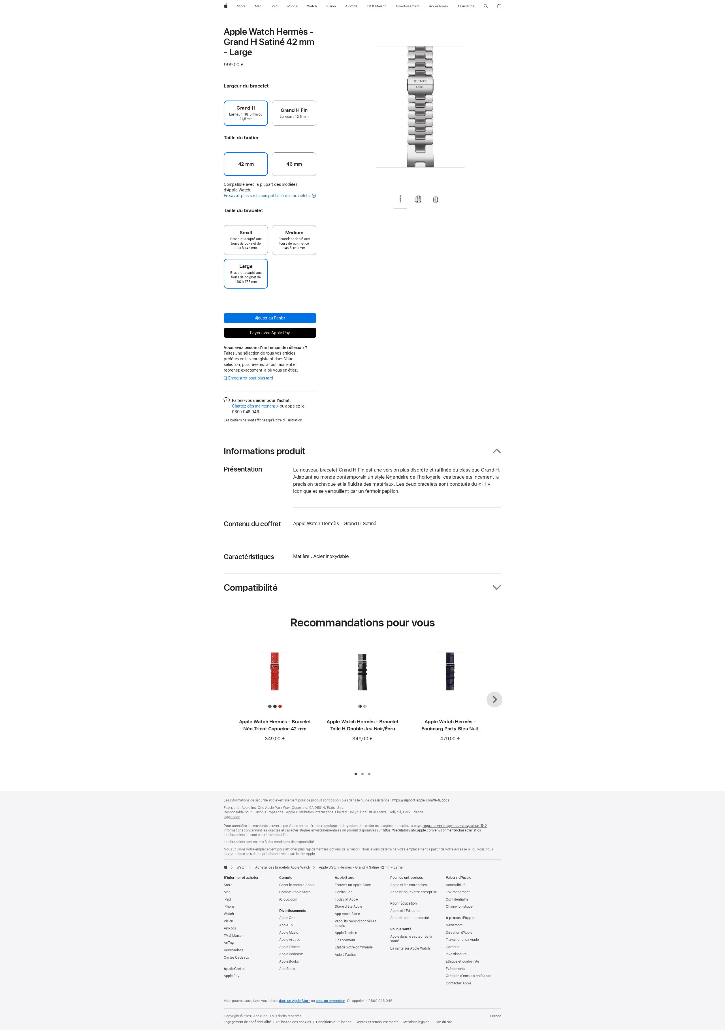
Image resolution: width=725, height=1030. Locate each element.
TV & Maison (234, 936)
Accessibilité (455, 885)
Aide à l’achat (345, 955)
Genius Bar (343, 892)
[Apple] (226, 866)
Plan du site (443, 1022)
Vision (228, 921)
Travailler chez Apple (462, 940)
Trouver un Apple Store (353, 885)
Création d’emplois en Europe (469, 976)
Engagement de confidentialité (247, 1022)
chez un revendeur (330, 1001)
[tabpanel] (420, 108)
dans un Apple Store (294, 1001)
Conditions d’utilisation (333, 1022)
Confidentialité (457, 899)
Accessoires (233, 950)
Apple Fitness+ (290, 947)
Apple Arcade (289, 940)
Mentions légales (416, 1022)
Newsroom (454, 925)
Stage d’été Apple (348, 907)
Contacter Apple (458, 983)
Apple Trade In (346, 933)
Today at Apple (346, 899)
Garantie (452, 947)
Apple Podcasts (291, 954)
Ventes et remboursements (377, 1022)
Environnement (457, 892)
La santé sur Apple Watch (410, 948)
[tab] (400, 200)
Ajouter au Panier (270, 318)
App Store (287, 969)
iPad (227, 899)
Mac (227, 892)
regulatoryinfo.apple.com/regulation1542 (455, 826)
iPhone (229, 907)
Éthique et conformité (462, 961)
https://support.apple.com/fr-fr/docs (420, 800)
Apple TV (286, 925)
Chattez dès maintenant (255, 406)
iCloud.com (288, 899)
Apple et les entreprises (408, 885)
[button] (485, 6)
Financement (345, 940)
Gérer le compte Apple (296, 885)
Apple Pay (232, 976)
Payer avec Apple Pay (270, 332)
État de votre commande (354, 947)
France (495, 1016)
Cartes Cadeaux (236, 957)
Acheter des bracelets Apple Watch (282, 867)
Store (228, 885)
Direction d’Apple (459, 933)
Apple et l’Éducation (405, 911)
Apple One (287, 918)
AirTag (229, 943)
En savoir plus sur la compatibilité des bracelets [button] (267, 195)
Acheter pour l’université (409, 918)
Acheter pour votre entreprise (413, 892)
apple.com (232, 817)
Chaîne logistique (459, 907)
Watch (241, 867)
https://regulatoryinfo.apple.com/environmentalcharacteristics (432, 830)
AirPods (230, 928)
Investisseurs (456, 954)
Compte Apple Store (295, 892)
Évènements (455, 969)
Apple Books (289, 961)
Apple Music (288, 933)
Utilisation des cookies (293, 1022)
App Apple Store (347, 914)
